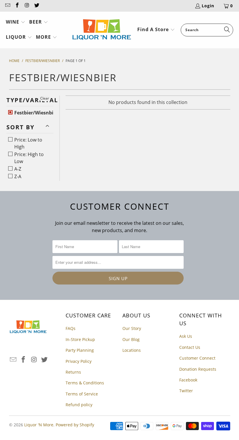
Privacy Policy (79, 361)
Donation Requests (197, 369)
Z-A (17, 176)
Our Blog (131, 339)
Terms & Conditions (85, 383)
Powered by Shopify (75, 424)
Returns (73, 372)
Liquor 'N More (38, 424)
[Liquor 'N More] (101, 30)
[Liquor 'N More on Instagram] (27, 5)
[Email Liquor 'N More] (7, 5)
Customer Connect (197, 358)
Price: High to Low (28, 158)
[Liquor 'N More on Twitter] (37, 5)
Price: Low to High (27, 143)
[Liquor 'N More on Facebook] (17, 5)
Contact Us (189, 347)
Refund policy (79, 404)
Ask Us (185, 336)
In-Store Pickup (80, 339)
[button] (15, 22)
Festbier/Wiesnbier (35, 112)
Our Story (131, 328)
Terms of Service (82, 394)
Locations (131, 350)
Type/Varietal (30, 100)
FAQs (70, 328)
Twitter (186, 390)
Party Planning (80, 350)
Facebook (188, 380)
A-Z (17, 169)
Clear (44, 98)
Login (208, 5)
